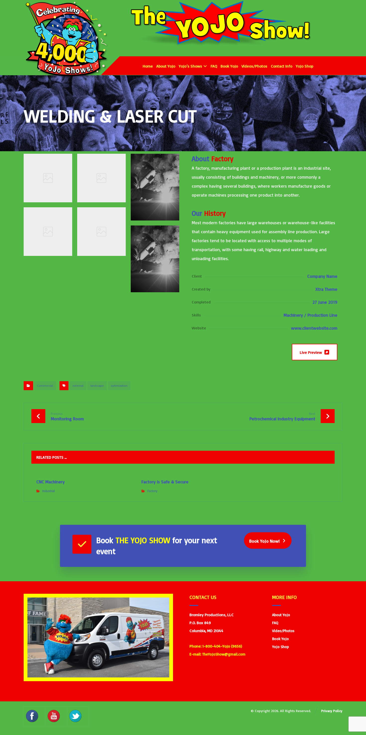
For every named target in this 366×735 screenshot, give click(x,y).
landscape (97, 385)
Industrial (48, 491)
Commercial (45, 385)
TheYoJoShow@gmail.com (223, 654)
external (77, 385)
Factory (152, 491)
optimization (119, 385)
